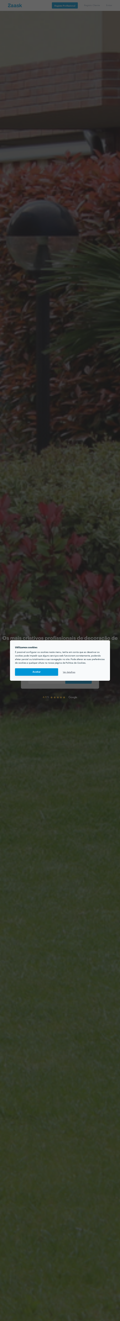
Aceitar (36, 672)
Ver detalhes (69, 672)
